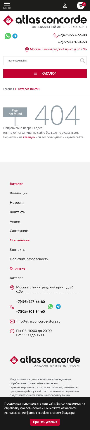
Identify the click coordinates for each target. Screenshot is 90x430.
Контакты (18, 212)
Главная (8, 89)
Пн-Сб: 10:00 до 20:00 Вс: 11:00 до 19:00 (34, 333)
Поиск (82, 60)
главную (29, 137)
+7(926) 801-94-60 (72, 42)
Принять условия (45, 422)
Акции (15, 221)
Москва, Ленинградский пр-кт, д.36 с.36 (58, 49)
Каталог (16, 184)
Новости (17, 202)
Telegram (58, 306)
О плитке (17, 268)
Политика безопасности (29, 259)
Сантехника (19, 231)
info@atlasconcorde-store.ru (39, 321)
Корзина (84, 4)
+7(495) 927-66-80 (72, 35)
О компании (19, 240)
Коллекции (19, 193)
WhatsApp (51, 306)
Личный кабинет (65, 6)
